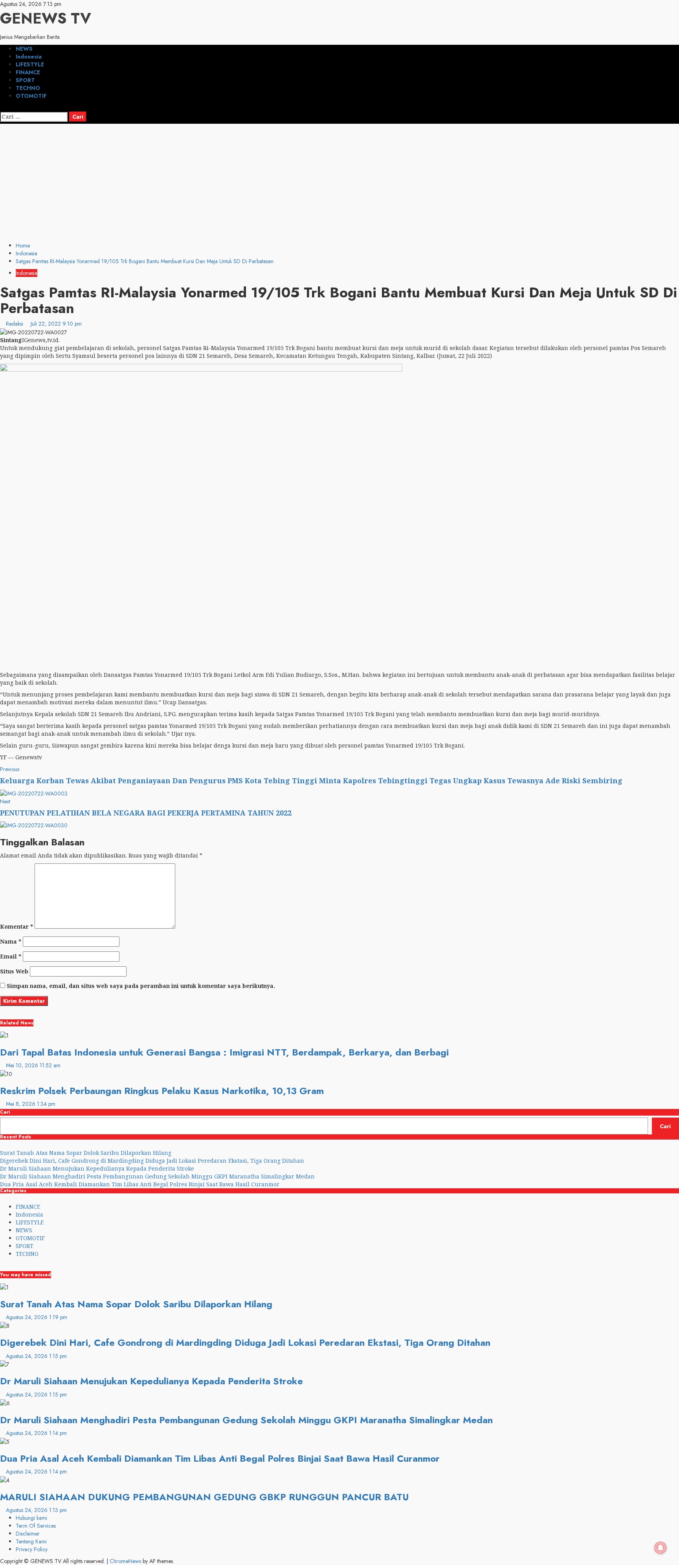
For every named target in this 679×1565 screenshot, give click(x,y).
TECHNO (28, 88)
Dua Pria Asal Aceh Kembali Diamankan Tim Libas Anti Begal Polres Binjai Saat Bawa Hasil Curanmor (139, 1184)
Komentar (16, 926)
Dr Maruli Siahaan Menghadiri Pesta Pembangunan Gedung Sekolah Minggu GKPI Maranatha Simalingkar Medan (157, 1176)
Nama (10, 941)
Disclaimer (28, 1534)
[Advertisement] (339, 183)
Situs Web (14, 971)
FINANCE (28, 72)
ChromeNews (125, 1561)
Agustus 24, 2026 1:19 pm (36, 1317)
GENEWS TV (45, 18)
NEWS (24, 49)
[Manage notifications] (660, 1547)
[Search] (2, 108)
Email (10, 956)
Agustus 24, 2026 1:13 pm (36, 1510)
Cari (5, 1112)
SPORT (25, 80)
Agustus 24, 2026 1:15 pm (36, 1356)
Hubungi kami (31, 1518)
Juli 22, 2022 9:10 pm (56, 324)
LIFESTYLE (30, 64)
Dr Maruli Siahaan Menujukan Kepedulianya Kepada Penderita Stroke (97, 1168)
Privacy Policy (32, 1549)
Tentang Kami (31, 1541)
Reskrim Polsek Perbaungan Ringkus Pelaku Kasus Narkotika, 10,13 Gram (162, 1091)
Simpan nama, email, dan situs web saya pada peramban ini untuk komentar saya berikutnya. (141, 986)
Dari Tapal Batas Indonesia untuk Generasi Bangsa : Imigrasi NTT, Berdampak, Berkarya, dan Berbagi (224, 1052)
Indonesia (29, 56)
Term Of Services (36, 1526)
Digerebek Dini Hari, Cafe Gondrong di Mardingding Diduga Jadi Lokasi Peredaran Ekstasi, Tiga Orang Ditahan (152, 1160)
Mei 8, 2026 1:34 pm (30, 1104)
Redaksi (15, 324)
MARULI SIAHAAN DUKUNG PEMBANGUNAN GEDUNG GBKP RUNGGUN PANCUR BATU (204, 1497)
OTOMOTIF (31, 96)
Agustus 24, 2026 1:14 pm (36, 1433)
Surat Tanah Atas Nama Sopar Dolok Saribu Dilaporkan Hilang (85, 1152)
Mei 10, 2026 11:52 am (33, 1065)
